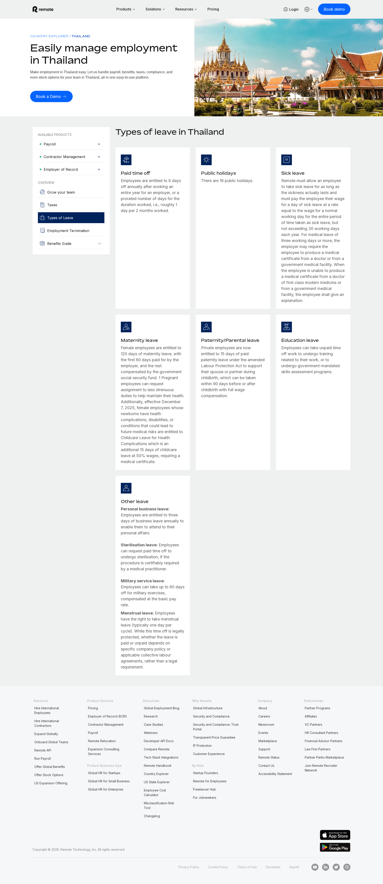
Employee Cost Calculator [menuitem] (155, 792)
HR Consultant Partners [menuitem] (321, 733)
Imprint (294, 867)
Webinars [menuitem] (151, 733)
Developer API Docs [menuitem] (159, 741)
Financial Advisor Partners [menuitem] (323, 741)
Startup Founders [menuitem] (205, 773)
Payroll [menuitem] (93, 733)
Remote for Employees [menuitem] (210, 781)
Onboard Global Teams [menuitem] (51, 742)
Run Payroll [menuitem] (42, 758)
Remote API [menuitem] (42, 750)
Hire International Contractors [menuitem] (46, 723)
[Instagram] (346, 867)
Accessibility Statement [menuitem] (275, 774)
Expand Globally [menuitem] (46, 734)
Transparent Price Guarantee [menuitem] (214, 737)
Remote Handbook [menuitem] (158, 765)
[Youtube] (315, 867)
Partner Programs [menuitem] (317, 708)
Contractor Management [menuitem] (105, 724)
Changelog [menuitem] (152, 816)
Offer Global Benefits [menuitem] (49, 767)
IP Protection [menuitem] (202, 745)
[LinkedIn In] (325, 867)
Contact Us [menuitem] (266, 765)
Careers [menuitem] (264, 716)
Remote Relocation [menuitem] (102, 741)
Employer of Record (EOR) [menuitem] (107, 716)
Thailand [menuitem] (80, 36)
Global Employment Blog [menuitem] (161, 708)
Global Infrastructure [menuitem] (208, 708)
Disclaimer (273, 867)
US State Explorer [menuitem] (157, 782)
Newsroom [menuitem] (266, 724)
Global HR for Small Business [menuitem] (109, 781)
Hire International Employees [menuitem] (46, 710)
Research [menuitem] (151, 716)
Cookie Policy (218, 867)
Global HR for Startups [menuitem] (104, 773)
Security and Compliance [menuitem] (211, 716)
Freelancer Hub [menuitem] (204, 789)
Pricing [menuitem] (93, 708)
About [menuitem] (262, 708)
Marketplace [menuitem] (267, 741)
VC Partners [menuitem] (313, 724)
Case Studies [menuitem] (153, 724)
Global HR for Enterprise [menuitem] (105, 789)
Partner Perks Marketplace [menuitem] (324, 757)
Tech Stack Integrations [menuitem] (161, 757)
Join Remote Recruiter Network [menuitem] (321, 768)
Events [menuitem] (263, 733)
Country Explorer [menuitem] (49, 36)
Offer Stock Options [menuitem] (48, 775)
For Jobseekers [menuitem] (204, 797)
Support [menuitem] (264, 749)
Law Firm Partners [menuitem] (317, 749)
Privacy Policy (188, 867)
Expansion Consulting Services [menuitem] (103, 751)
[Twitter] (336, 867)
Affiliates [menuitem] (311, 716)
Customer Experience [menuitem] (209, 754)
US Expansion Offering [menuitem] (50, 783)
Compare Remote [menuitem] (157, 749)
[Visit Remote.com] (43, 9)
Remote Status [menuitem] (268, 757)
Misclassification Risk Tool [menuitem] (159, 805)
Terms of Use (247, 867)
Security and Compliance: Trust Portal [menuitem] (215, 727)
